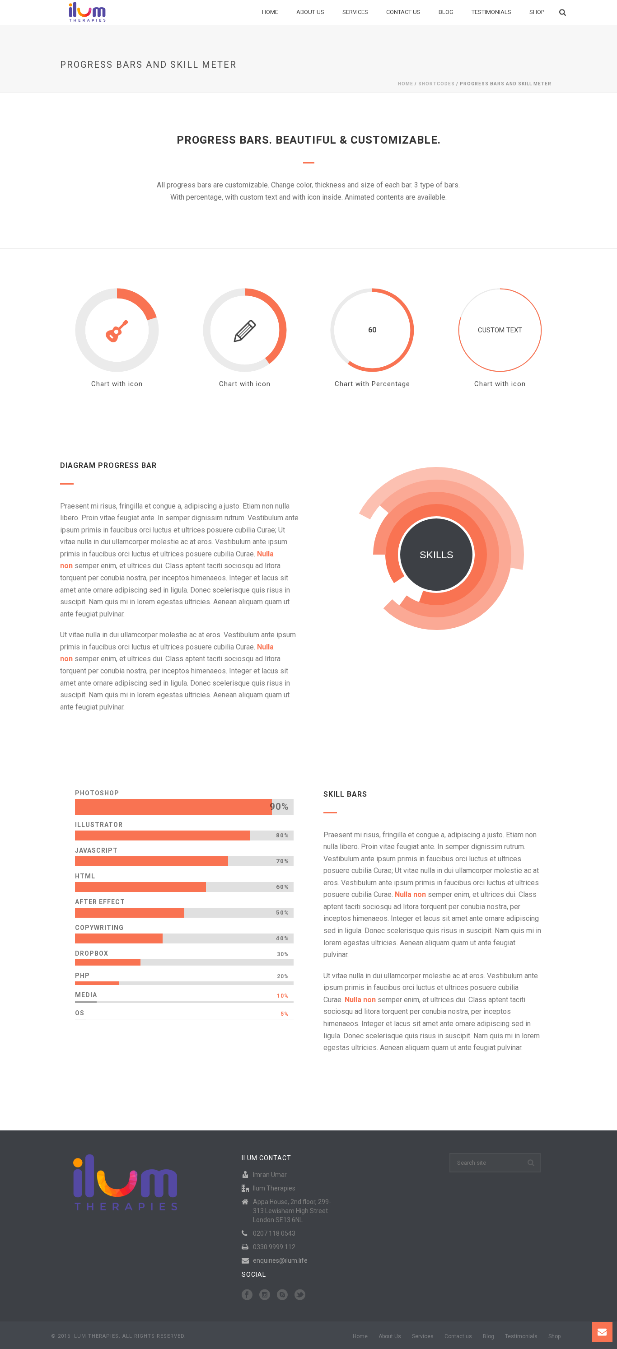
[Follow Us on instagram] (264, 1295)
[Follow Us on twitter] (299, 1295)
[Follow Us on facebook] (247, 1295)
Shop (536, 12)
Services (355, 12)
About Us (310, 12)
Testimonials (491, 12)
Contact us (403, 12)
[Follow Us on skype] (282, 1295)
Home (270, 12)
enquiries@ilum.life (280, 1260)
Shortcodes (436, 83)
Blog (446, 12)
